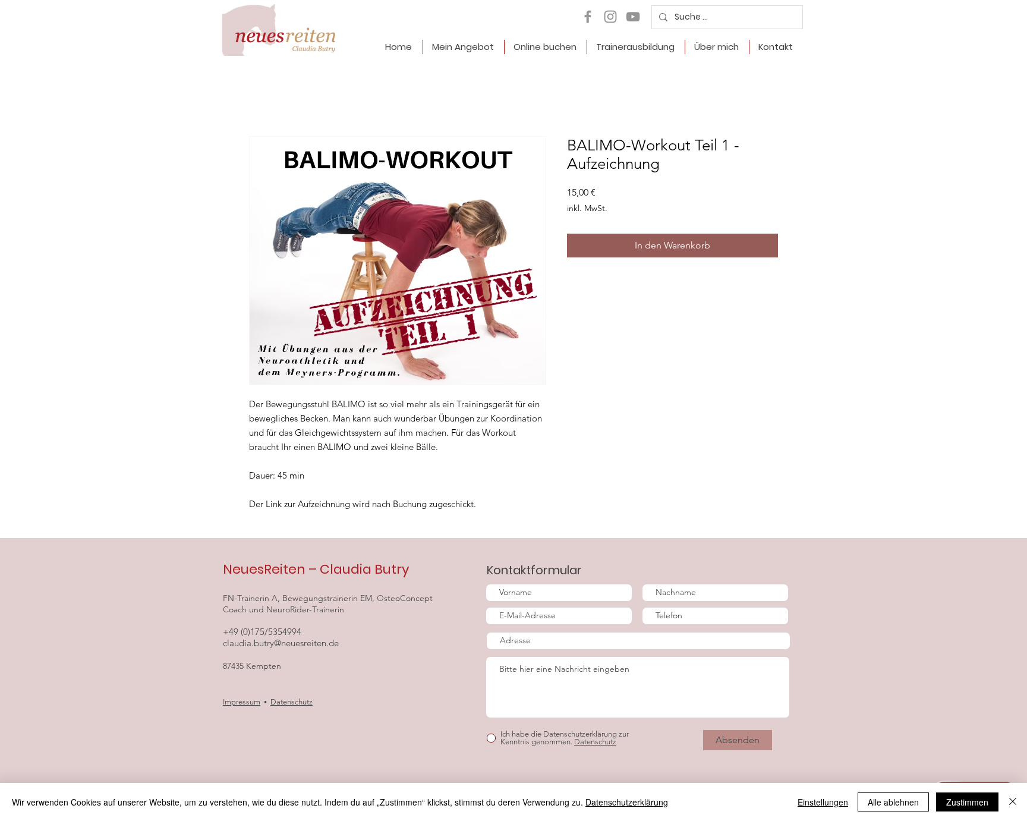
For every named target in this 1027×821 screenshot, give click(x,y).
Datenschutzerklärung (626, 802)
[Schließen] (1013, 801)
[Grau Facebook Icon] (587, 16)
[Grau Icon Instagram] (610, 16)
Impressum (241, 701)
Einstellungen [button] (823, 802)
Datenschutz (291, 701)
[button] (463, 47)
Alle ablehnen (893, 802)
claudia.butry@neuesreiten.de (281, 643)
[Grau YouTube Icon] (633, 16)
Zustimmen (967, 802)
